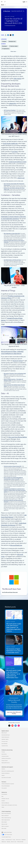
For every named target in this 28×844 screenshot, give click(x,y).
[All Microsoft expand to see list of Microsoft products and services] (1, 1)
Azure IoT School (18, 360)
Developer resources (5, 798)
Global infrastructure (5, 737)
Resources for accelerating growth (8, 771)
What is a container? (5, 826)
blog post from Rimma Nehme (17, 437)
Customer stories (5, 745)
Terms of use (18, 839)
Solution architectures (5, 773)
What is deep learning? (6, 819)
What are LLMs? (4, 824)
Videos (3, 807)
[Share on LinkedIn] (13, 35)
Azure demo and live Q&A (6, 777)
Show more (13, 51)
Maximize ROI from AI (5, 762)
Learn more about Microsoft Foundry (14, 713)
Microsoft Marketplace (6, 785)
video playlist (17, 78)
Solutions (3, 768)
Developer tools (12, 41)
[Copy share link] (5, 35)
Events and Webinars (5, 802)
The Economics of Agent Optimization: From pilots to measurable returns (13, 650)
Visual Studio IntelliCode (10, 143)
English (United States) (8, 832)
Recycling (8, 841)
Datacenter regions (5, 739)
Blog (2, 796)
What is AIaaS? (4, 822)
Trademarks (23, 839)
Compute (4, 41)
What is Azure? (4, 732)
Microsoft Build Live (16, 545)
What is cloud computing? (6, 813)
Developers (4, 46)
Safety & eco (4, 841)
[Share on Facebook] (8, 35)
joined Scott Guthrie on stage (17, 161)
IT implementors (5, 48)
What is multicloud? (5, 815)
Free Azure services (5, 756)
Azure (2, 4)
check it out (20, 178)
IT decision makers (13, 46)
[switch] (26, 1)
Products (3, 751)
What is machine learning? (6, 817)
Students (3, 800)
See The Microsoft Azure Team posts (10, 592)
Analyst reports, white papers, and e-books (9, 805)
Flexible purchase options (6, 758)
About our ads (13, 841)
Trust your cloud (4, 741)
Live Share (15, 151)
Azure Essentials (4, 743)
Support (3, 775)
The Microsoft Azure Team (10, 25)
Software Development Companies (8, 783)
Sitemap (3, 839)
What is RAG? (4, 828)
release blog (12, 103)
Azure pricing (4, 754)
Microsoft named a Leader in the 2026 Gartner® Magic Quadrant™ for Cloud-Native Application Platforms (13, 627)
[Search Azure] (5, 1)
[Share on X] (10, 35)
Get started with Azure (6, 734)
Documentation (4, 794)
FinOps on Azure (5, 760)
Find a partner (4, 788)
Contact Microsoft (8, 839)
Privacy (14, 839)
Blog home (7, 11)
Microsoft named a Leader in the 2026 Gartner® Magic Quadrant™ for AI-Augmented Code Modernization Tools (13, 674)
